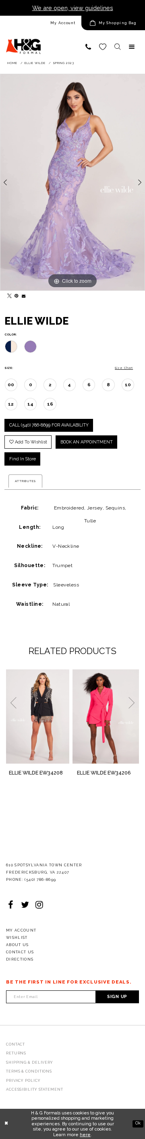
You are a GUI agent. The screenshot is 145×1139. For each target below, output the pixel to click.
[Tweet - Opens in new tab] (8, 294)
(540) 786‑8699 (40, 880)
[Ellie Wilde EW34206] (105, 716)
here (85, 1134)
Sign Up (117, 996)
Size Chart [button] (124, 368)
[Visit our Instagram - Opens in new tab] (39, 905)
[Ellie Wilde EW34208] (37, 716)
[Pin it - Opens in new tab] (15, 294)
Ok (138, 1123)
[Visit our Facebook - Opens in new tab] (10, 905)
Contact (15, 1044)
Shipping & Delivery (29, 1062)
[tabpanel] (72, 182)
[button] (113, 23)
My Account (62, 23)
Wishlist (17, 938)
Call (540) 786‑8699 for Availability (49, 425)
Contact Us (20, 952)
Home (12, 63)
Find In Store (22, 459)
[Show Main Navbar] (131, 46)
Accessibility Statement (34, 1089)
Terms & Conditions (29, 1071)
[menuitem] (40, 23)
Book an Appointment (86, 442)
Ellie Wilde (35, 63)
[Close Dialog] (6, 1123)
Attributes (25, 481)
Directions (20, 959)
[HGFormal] (23, 43)
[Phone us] (88, 46)
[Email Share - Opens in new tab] (22, 294)
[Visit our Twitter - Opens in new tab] (25, 905)
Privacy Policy (23, 1081)
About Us (17, 945)
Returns (16, 1053)
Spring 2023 (63, 63)
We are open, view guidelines (72, 7)
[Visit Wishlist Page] (102, 46)
